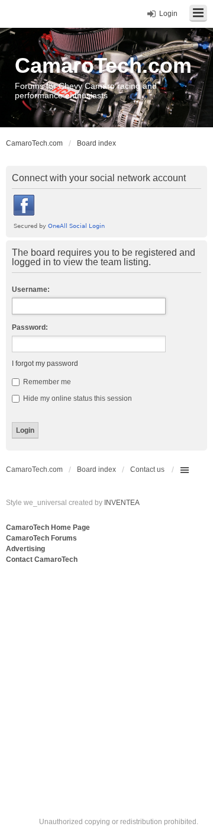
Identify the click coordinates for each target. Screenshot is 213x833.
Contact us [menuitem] (147, 469)
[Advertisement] (106, 678)
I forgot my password (45, 363)
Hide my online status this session (76, 398)
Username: (31, 289)
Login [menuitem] (168, 13)
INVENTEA (122, 502)
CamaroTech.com (103, 65)
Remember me (46, 382)
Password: (30, 327)
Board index (96, 469)
